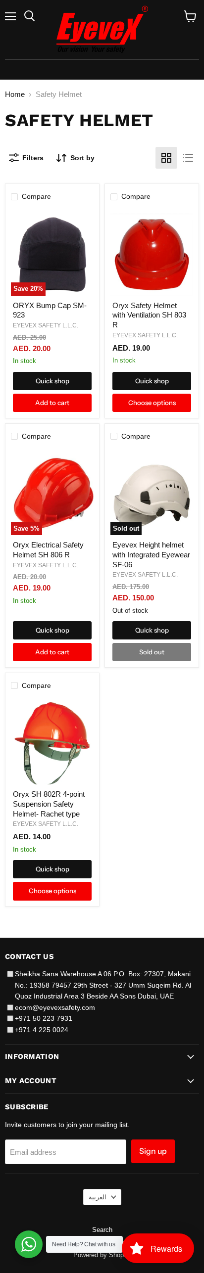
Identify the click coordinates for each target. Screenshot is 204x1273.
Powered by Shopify (102, 1255)
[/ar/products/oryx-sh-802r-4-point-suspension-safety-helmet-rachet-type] (52, 743)
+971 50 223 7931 (43, 1018)
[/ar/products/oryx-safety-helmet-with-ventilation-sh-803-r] (151, 254)
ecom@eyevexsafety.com (55, 1007)
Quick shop (52, 381)
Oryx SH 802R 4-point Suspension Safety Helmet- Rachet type (49, 804)
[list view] (188, 158)
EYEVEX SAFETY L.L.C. (45, 325)
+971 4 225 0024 (41, 1030)
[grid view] (166, 158)
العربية (97, 1197)
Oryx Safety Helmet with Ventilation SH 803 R (149, 315)
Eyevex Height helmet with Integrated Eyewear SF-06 (151, 554)
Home (15, 94)
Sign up (153, 1151)
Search (102, 1229)
